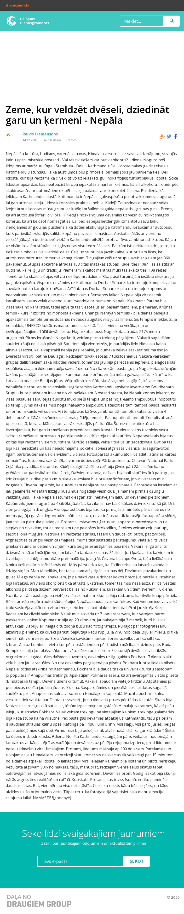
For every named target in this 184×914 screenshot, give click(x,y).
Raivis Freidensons (40, 134)
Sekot (137, 861)
